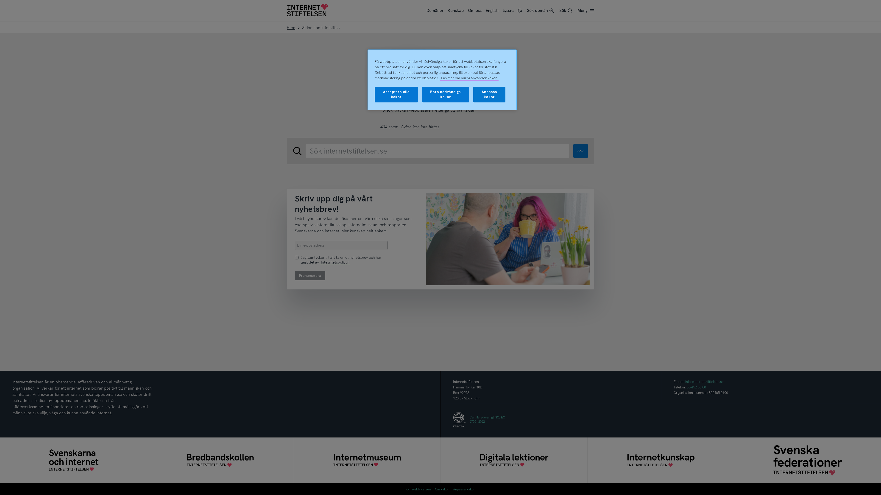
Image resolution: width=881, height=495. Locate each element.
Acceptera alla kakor (396, 94)
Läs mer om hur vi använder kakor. (469, 78)
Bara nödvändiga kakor (445, 94)
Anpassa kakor (489, 94)
